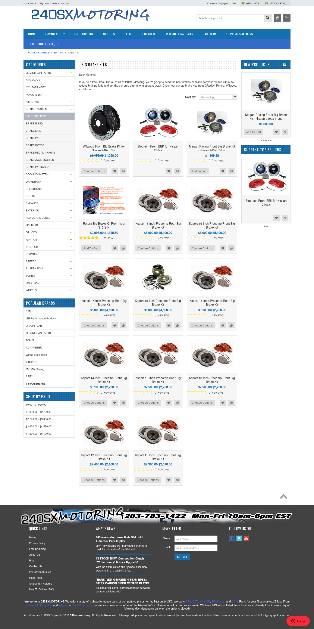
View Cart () (278, 3)
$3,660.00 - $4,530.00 (38, 426)
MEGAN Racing (35, 369)
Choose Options (94, 171)
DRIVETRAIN (33, 181)
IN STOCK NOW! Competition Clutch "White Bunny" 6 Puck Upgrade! (120, 560)
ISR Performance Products (41, 318)
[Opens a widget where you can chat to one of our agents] (298, 621)
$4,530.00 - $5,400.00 (38, 433)
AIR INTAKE (33, 101)
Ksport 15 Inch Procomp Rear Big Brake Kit (104, 302)
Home (31, 52)
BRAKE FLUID (34, 123)
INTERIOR (32, 246)
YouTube (246, 538)
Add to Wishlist (115, 171)
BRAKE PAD (33, 138)
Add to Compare (123, 171)
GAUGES (31, 232)
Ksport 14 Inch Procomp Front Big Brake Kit (104, 380)
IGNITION (31, 239)
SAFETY (31, 261)
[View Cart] (287, 18)
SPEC (29, 376)
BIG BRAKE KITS (36, 116)
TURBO (30, 275)
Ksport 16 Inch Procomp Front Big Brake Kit (212, 225)
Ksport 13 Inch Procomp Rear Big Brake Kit (158, 380)
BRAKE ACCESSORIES (40, 159)
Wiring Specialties (36, 354)
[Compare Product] (277, 18)
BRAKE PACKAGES (37, 167)
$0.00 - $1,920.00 (36, 404)
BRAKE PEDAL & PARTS (40, 152)
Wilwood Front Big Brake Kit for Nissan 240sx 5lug (104, 148)
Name (166, 538)
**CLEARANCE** (36, 87)
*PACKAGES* (34, 94)
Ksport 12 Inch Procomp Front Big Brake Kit (104, 457)
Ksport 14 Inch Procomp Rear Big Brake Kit (212, 302)
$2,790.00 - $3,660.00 (38, 419)
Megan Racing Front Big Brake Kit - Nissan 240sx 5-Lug (212, 148)
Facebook (232, 538)
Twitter (239, 538)
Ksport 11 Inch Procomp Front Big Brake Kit (158, 457)
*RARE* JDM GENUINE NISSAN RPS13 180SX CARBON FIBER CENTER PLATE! (122, 581)
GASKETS (32, 225)
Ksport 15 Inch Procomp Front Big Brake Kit (158, 302)
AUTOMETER (34, 347)
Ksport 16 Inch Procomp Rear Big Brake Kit (158, 225)
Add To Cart (199, 171)
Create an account (59, 3)
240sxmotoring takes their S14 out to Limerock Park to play (120, 539)
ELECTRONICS (35, 188)
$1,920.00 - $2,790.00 (38, 411)
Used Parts (32, 283)
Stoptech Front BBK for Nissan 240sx (158, 148)
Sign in (43, 3)
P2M (28, 311)
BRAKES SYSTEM (47, 52)
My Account (29, 3)
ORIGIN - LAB (34, 325)
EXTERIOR (32, 210)
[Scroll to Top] (284, 497)
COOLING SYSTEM (37, 174)
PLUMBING (32, 254)
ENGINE (31, 196)
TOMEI (30, 340)
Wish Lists (252, 3)
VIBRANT (31, 361)
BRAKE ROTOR (35, 145)
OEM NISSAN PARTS (38, 72)
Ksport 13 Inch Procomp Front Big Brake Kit (212, 380)
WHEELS (31, 290)
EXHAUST (32, 203)
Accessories (33, 80)
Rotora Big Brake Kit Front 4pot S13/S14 (104, 225)
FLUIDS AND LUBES (38, 217)
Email (166, 547)
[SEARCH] (267, 18)
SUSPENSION (34, 268)
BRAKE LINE (33, 130)
